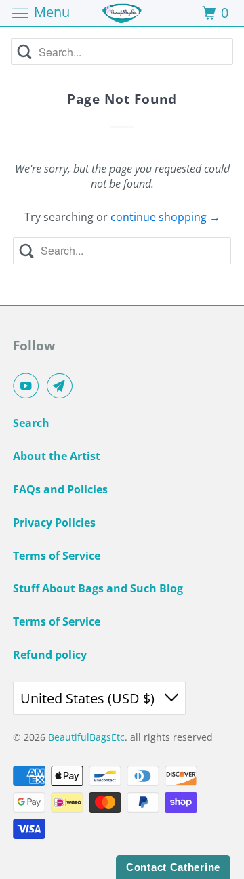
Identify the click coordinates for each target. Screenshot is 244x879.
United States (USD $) (89, 698)
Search (31, 422)
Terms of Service (56, 555)
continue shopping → (165, 216)
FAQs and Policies (60, 489)
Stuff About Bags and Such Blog (98, 588)
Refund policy (50, 654)
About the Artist (56, 456)
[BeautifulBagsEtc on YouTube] (28, 385)
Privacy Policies (54, 522)
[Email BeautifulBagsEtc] (62, 385)
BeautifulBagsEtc (86, 737)
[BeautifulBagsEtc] (122, 13)
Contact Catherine (173, 867)
